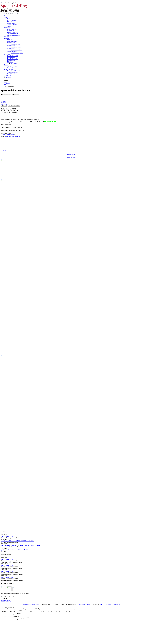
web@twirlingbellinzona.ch (113, 604)
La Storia (9, 18)
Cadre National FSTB (7, 536)
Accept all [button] (4, 611)
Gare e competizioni (12, 29)
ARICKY (102, 604)
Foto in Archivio (11, 60)
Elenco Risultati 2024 (16, 50)
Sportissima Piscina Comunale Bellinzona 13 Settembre (16, 549)
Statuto (9, 26)
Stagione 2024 (11, 48)
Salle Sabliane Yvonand (12, 136)
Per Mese (3, 102)
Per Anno (3, 101)
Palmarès (9, 39)
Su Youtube (14, 63)
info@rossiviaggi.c (6, 600)
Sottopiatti (10, 68)
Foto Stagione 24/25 (12, 57)
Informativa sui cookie (84, 604)
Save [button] (27, 617)
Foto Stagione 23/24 (12, 59)
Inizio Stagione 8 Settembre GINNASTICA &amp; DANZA (17, 541)
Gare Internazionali (12, 73)
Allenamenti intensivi (8, 134)
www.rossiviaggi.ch (6, 601)
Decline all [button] (12, 611)
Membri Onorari (11, 23)
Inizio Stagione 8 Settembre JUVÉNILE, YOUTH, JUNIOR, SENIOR (20, 545)
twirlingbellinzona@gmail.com (31, 604)
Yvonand (4, 150)
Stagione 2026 (11, 42)
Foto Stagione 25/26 (12, 56)
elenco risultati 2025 (16, 47)
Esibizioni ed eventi (12, 32)
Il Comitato (10, 21)
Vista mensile (10, 30)
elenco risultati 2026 (16, 44)
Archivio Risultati (12, 51)
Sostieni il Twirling (12, 66)
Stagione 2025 (11, 45)
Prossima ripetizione (71, 154)
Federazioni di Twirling (13, 70)
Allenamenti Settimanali (13, 35)
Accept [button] (4, 616)
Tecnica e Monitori (12, 24)
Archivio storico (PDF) (17, 53)
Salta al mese (16, 105)
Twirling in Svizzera (12, 72)
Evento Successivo (71, 157)
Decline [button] (10, 616)
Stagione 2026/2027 (12, 41)
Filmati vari (10, 62)
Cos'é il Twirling (11, 20)
